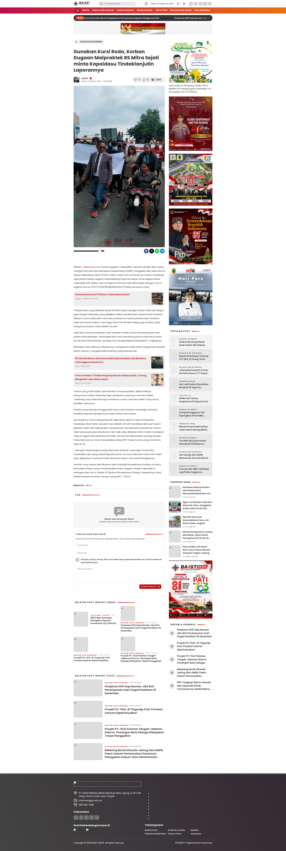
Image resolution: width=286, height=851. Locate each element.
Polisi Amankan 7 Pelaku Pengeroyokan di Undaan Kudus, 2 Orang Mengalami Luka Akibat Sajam (110, 377)
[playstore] (92, 830)
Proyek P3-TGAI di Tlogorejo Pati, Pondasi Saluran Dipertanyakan (92, 659)
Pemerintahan (144, 10)
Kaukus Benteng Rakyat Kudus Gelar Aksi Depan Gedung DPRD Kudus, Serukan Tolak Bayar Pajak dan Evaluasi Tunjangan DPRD (193, 343)
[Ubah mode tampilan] (177, 3)
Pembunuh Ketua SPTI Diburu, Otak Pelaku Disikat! (102, 294)
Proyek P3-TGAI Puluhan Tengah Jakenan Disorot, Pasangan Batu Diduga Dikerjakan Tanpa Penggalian (141, 658)
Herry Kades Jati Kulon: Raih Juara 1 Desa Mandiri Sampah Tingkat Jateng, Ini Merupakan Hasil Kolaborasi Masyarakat (196, 553)
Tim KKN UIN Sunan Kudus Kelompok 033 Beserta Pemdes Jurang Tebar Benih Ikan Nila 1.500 (194, 442)
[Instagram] (200, 4)
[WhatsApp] (157, 251)
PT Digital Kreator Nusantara (197, 842)
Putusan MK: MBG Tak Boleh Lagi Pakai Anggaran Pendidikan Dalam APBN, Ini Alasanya (194, 470)
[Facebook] (191, 4)
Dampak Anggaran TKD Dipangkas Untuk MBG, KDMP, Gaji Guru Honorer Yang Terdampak (192, 414)
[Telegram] (209, 4)
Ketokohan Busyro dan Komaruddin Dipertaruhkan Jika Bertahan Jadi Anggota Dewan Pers (110, 360)
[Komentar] (144, 79)
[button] (147, 4)
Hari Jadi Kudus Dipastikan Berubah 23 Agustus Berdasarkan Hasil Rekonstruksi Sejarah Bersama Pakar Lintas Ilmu (193, 386)
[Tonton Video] (184, 3)
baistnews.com (91, 266)
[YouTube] (205, 4)
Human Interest (125, 10)
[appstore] (79, 830)
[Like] (135, 79)
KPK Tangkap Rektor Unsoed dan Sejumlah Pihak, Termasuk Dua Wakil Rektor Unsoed (194, 686)
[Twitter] (196, 4)
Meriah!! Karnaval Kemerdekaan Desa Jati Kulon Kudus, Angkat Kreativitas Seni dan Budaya (196, 523)
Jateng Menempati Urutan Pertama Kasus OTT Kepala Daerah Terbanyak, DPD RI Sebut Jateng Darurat (194, 372)
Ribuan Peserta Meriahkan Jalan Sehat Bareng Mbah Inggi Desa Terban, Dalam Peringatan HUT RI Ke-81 (193, 428)
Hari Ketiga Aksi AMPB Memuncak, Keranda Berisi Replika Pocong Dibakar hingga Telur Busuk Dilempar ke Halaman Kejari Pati (194, 456)
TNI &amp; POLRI (99, 615)
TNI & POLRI (161, 10)
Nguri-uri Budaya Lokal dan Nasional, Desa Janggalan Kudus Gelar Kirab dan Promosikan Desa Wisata (197, 507)
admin (84, 78)
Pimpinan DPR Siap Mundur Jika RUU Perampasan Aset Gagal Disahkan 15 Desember (211, 18)
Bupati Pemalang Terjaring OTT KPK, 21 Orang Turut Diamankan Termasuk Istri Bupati (193, 358)
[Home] (77, 10)
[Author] (76, 79)
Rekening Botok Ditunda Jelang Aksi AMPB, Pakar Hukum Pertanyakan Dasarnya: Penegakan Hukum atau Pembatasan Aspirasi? (134, 753)
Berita (86, 10)
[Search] (101, 4)
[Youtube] (91, 817)
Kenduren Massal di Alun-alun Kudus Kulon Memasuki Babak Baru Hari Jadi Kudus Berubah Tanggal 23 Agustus (197, 493)
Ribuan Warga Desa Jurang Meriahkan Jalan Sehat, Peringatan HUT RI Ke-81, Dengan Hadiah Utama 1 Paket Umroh (197, 538)
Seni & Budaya (202, 10)
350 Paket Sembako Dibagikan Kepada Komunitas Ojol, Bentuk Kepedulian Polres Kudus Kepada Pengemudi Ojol (94, 18)
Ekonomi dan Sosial (181, 10)
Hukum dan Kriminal (103, 10)
